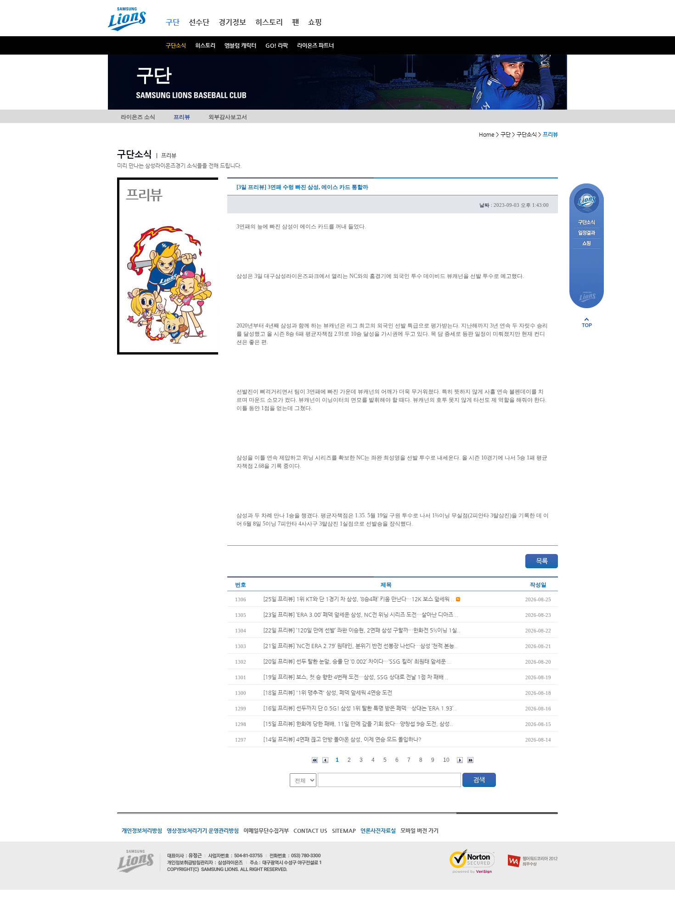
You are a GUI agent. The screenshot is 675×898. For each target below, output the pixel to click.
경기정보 (232, 22)
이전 (325, 760)
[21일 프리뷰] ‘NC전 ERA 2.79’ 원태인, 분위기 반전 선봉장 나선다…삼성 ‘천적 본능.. (360, 646)
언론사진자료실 (378, 830)
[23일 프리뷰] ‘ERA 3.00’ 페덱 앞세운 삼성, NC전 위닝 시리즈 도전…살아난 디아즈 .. (360, 614)
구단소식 (176, 45)
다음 (460, 760)
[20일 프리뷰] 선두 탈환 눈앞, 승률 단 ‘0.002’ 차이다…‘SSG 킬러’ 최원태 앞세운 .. (357, 661)
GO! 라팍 (276, 45)
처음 (314, 760)
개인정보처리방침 (142, 830)
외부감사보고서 (227, 117)
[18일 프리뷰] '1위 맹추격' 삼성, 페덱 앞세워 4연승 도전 (327, 692)
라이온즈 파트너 (315, 45)
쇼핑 (315, 22)
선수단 (199, 22)
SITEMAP (344, 830)
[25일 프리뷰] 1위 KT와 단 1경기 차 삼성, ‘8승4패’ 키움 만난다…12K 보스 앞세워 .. (359, 599)
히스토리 (205, 45)
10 (446, 760)
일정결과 (586, 233)
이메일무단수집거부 (266, 830)
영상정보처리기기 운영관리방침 (203, 830)
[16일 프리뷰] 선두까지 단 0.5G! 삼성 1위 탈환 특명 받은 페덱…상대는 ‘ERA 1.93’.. (360, 708)
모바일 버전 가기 (419, 830)
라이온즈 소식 (138, 117)
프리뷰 (182, 117)
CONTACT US (310, 830)
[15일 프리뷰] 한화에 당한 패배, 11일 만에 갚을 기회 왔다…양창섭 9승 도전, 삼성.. (358, 724)
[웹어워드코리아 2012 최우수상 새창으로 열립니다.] (533, 852)
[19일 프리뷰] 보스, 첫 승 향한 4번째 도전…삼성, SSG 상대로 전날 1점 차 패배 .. (356, 677)
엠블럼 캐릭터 (240, 45)
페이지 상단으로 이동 (587, 322)
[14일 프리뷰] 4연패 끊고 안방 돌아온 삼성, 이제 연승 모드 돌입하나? (342, 739)
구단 (173, 22)
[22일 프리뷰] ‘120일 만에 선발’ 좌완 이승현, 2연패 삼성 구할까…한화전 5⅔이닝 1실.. (362, 630)
